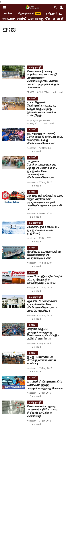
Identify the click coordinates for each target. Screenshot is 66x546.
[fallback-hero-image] (14, 79)
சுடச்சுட (8, 13)
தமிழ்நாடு (52, 13)
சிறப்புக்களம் (26, 13)
